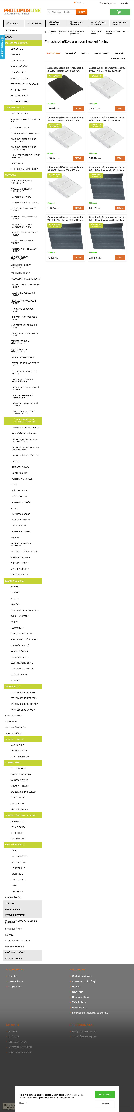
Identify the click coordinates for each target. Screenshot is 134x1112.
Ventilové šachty (20, 569)
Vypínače (15, 593)
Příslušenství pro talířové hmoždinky (25, 156)
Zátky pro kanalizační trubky (22, 242)
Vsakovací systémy (20, 557)
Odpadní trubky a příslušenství (19, 258)
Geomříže (16, 55)
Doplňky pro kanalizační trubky (24, 250)
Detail (78, 108)
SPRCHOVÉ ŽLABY (13, 929)
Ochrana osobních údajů (84, 981)
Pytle (13, 886)
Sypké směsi (17, 163)
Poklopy (15, 461)
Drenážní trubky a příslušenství (20, 342)
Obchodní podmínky (82, 976)
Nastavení (22, 1103)
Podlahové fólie (19, 66)
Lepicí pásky (17, 891)
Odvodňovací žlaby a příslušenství (21, 182)
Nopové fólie (17, 61)
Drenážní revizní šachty (23, 433)
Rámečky (15, 604)
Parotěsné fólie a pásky (23, 710)
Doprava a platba (107, 3)
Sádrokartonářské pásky (24, 792)
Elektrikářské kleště (22, 663)
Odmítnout (104, 1104)
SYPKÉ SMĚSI (11, 721)
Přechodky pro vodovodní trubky (25, 286)
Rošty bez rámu (19, 490)
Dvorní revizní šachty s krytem (24, 372)
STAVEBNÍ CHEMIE (13, 716)
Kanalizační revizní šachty (25, 428)
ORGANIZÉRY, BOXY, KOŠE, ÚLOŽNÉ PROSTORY (21, 922)
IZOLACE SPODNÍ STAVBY (16, 43)
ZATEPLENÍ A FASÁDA (14, 107)
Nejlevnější (71, 53)
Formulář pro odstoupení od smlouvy (90, 1013)
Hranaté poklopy (20, 467)
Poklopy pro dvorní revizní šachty (23, 396)
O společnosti (15, 986)
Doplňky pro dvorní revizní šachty (22, 380)
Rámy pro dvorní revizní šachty (25, 404)
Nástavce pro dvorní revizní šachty (23, 412)
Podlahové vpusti (20, 520)
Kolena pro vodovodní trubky (23, 294)
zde (71, 1098)
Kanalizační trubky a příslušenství (21, 190)
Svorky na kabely (19, 616)
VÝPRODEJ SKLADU (14, 958)
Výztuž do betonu (20, 102)
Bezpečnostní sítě (20, 757)
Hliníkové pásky (19, 768)
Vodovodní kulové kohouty (25, 279)
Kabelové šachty (19, 651)
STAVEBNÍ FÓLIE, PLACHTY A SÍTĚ (20, 815)
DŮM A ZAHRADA (13, 909)
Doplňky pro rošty (21, 502)
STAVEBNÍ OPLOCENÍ (14, 739)
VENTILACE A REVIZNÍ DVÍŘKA (18, 941)
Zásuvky (15, 587)
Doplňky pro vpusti (21, 532)
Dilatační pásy (18, 72)
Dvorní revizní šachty (22, 357)
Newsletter (77, 992)
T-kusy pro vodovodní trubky (22, 310)
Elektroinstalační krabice (24, 610)
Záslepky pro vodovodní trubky (24, 326)
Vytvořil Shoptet (122, 1109)
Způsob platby (79, 1002)
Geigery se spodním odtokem (21, 544)
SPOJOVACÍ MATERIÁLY (15, 727)
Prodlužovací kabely (21, 634)
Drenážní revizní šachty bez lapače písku (24, 440)
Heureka (76, 986)
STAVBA (9, 37)
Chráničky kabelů (20, 563)
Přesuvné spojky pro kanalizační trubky (22, 226)
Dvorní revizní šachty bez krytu (25, 364)
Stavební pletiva (19, 751)
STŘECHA (9, 903)
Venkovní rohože (19, 575)
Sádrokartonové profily (24, 698)
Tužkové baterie (19, 675)
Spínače (15, 599)
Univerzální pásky (20, 786)
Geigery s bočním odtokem (25, 551)
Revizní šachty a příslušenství (19, 350)
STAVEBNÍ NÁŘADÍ (13, 733)
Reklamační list (79, 1007)
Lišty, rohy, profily (20, 127)
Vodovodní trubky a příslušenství (21, 266)
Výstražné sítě (18, 839)
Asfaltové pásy (18, 90)
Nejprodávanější (101, 53)
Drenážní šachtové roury (25, 455)
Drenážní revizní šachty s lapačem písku (25, 448)
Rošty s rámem (19, 496)
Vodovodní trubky (20, 273)
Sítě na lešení (18, 833)
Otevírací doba (16, 981)
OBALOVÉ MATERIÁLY (15, 845)
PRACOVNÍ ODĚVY (13, 897)
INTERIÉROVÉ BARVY (14, 946)
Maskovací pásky (19, 780)
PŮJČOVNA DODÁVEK (15, 952)
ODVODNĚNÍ (10, 175)
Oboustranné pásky (21, 774)
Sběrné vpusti (18, 526)
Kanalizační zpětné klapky (24, 203)
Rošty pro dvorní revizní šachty (26, 388)
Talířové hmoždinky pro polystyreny (23, 140)
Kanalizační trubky (21, 197)
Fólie (13, 850)
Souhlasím (105, 1094)
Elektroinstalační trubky (24, 169)
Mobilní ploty (18, 745)
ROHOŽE (9, 935)
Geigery (15, 537)
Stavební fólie (18, 821)
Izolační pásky (18, 804)
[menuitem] (13, 23)
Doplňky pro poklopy (22, 479)
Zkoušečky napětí (20, 657)
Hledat (81, 12)
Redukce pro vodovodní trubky (23, 302)
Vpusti (14, 508)
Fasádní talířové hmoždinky (25, 133)
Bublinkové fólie (20, 856)
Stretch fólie (18, 862)
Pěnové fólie (18, 868)
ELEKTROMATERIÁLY (14, 581)
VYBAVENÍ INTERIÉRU (15, 915)
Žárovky (15, 681)
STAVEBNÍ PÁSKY (12, 763)
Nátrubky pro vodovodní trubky (24, 318)
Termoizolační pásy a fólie (24, 84)
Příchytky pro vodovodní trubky (24, 334)
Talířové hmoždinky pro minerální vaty (23, 148)
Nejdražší (85, 53)
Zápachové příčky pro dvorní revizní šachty (24, 420)
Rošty (14, 485)
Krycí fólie (17, 874)
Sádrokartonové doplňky (24, 704)
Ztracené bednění (20, 96)
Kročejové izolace (20, 78)
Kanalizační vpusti (20, 514)
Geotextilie (17, 49)
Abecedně (118, 53)
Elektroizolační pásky (22, 669)
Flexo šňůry (17, 628)
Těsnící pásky (17, 798)
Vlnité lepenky (18, 880)
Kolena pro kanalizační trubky (23, 210)
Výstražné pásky (19, 809)
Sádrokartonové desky (23, 692)
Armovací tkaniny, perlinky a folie (25, 120)
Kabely (14, 622)
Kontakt (124, 3)
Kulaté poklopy (19, 473)
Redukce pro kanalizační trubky (24, 234)
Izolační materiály (20, 113)
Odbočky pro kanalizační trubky (24, 218)
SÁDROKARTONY (13, 686)
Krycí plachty (18, 827)
